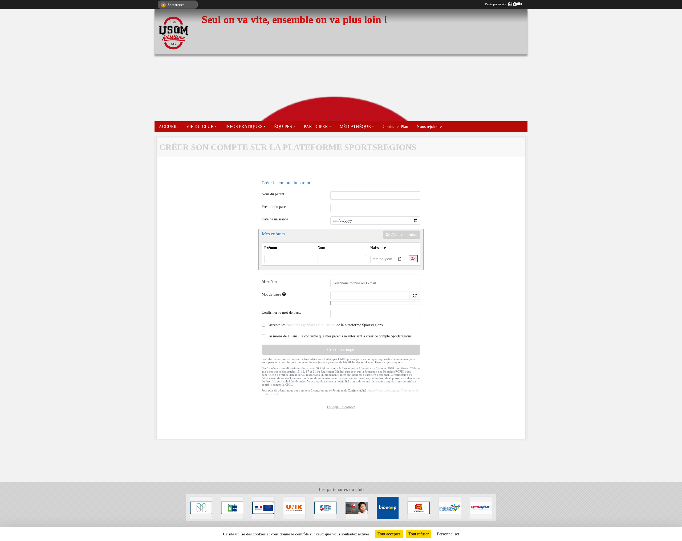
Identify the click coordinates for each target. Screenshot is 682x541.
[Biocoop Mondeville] (387, 507)
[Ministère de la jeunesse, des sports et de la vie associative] (263, 507)
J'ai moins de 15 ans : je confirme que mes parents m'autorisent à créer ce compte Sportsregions (339, 336)
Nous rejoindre (429, 126)
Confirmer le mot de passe (281, 312)
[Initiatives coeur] (356, 507)
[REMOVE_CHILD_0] (413, 258)
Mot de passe (272, 294)
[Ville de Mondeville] (201, 507)
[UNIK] (294, 507)
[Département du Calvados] (232, 507)
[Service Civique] (325, 507)
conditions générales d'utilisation (310, 325)
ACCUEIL (168, 126)
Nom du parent (273, 194)
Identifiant (269, 282)
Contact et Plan (395, 126)
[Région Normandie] (418, 507)
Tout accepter (388, 534)
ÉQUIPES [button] (283, 126)
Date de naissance (275, 219)
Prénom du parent (275, 207)
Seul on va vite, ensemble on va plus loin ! (294, 19)
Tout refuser (418, 534)
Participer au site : (496, 4)
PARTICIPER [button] (316, 126)
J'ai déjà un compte (341, 407)
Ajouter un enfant (404, 235)
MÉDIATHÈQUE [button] (355, 126)
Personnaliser (448, 534)
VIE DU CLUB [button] (200, 126)
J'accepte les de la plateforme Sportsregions (325, 325)
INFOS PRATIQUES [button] (243, 126)
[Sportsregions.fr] (481, 507)
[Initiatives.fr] (450, 507)
